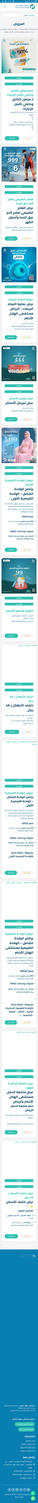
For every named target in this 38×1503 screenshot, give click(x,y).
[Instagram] (11, 1)
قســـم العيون (30, 1440)
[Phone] (33, 1493)
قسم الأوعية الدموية (27, 1447)
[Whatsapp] (33, 1498)
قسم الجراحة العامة (28, 1444)
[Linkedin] (5, 1)
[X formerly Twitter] (21, 1489)
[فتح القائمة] (5, 6)
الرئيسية (32, 15)
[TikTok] (8, 1)
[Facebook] (13, 1)
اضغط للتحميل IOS (26, 1429)
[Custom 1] (3, 1)
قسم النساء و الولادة (27, 1450)
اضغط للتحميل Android (24, 1424)
